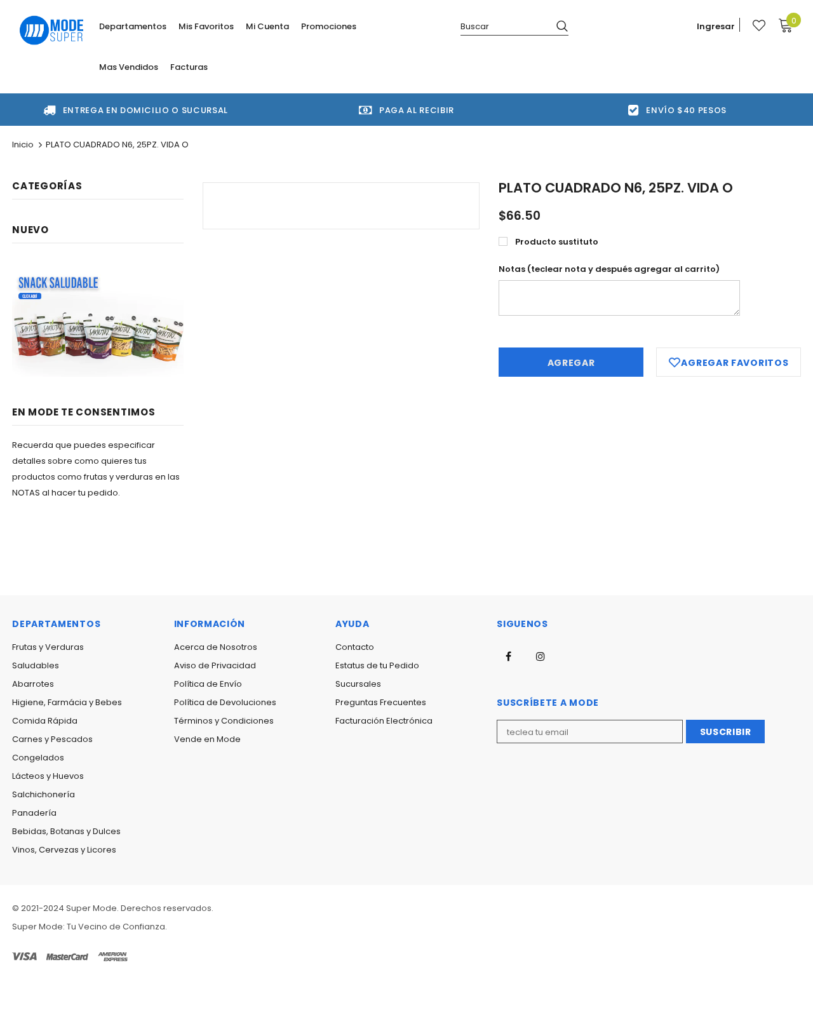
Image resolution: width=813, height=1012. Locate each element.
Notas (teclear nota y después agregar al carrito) (609, 269)
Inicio (23, 144)
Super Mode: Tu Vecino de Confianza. (89, 927)
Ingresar (716, 26)
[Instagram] (540, 656)
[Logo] (51, 30)
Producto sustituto (556, 242)
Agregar (571, 362)
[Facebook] (508, 656)
